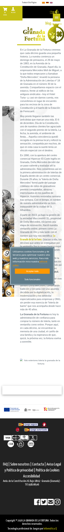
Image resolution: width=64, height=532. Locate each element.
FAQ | (6, 464)
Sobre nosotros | (21, 464)
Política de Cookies (48, 470)
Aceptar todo (32, 271)
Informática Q (50, 528)
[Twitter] (44, 504)
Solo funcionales (32, 279)
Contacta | (39, 464)
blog (48, 23)
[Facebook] (37, 504)
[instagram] (57, 504)
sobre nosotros (56, 24)
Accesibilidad (31, 476)
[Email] (50, 504)
